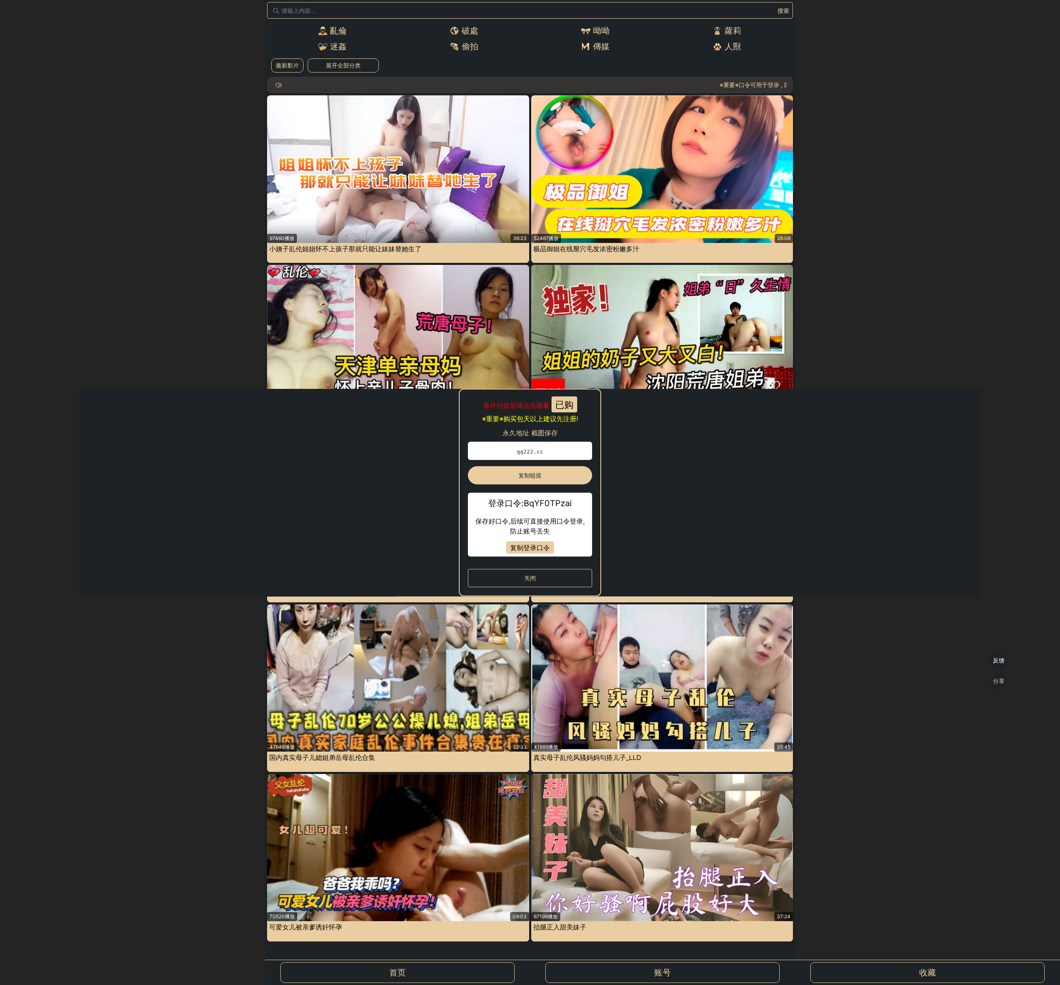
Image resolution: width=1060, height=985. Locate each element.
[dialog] (530, 493)
